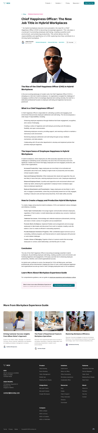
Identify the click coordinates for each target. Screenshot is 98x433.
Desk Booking (43, 368)
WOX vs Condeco (44, 416)
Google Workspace (44, 394)
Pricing (67, 3)
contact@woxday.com (11, 393)
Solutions (58, 3)
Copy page (71, 42)
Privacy (11, 429)
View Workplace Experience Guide (63, 285)
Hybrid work (64, 368)
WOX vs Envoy (43, 413)
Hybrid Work (61, 42)
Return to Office (65, 371)
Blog (24, 14)
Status (16, 429)
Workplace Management (41, 42)
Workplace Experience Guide (35, 14)
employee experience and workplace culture (63, 277)
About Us (85, 388)
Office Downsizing (66, 374)
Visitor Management (44, 374)
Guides (62, 391)
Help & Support (65, 394)
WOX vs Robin (43, 411)
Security (84, 394)
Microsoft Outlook (44, 391)
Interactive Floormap (88, 368)
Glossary (63, 399)
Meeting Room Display (45, 380)
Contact (84, 397)
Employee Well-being (52, 42)
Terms (5, 429)
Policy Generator (65, 397)
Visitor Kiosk (85, 374)
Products (47, 3)
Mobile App (42, 377)
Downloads (64, 402)
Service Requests (87, 371)
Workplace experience (67, 377)
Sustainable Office (66, 380)
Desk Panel (85, 380)
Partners (84, 391)
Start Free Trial (89, 3)
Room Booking (43, 371)
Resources (76, 3)
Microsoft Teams (43, 388)
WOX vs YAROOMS (44, 419)
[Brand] (11, 365)
